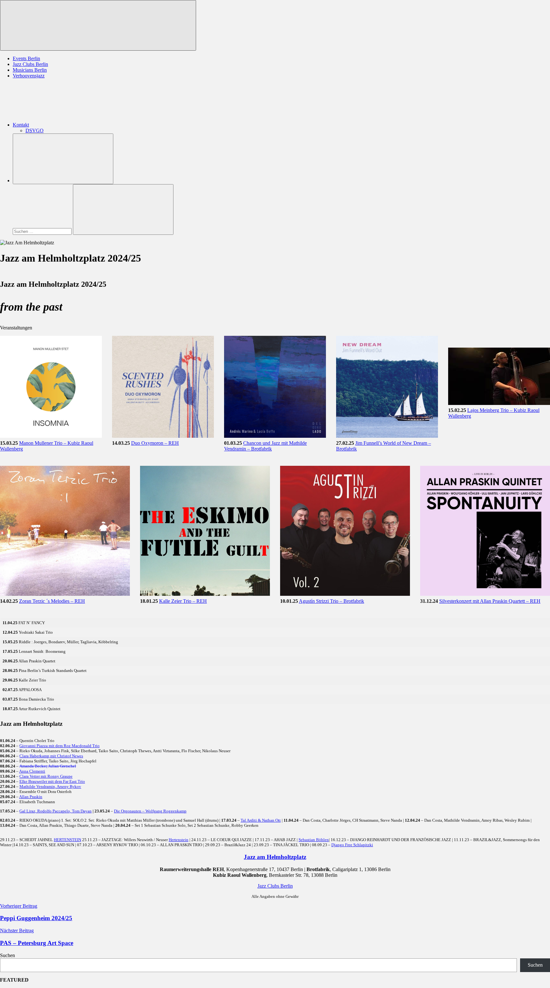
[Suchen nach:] (43, 231)
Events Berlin (26, 58)
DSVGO (34, 130)
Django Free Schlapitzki (352, 844)
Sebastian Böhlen (314, 839)
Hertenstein (178, 839)
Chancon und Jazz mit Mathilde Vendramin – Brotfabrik (265, 445)
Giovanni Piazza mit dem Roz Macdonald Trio (59, 745)
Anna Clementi (32, 771)
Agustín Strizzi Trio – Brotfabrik (331, 601)
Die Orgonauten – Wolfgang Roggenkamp (150, 811)
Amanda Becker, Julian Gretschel (47, 766)
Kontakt (21, 124)
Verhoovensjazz (29, 75)
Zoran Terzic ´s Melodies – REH (52, 601)
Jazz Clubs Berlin (30, 64)
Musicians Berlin (30, 70)
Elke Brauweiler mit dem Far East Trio (52, 781)
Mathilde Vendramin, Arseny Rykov (50, 786)
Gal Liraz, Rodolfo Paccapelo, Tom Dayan (55, 811)
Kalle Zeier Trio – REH (183, 601)
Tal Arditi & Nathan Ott (261, 820)
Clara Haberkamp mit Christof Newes (51, 756)
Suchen (7, 955)
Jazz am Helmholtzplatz (275, 857)
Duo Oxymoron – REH (155, 443)
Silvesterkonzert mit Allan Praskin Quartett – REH (489, 601)
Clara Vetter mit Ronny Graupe (46, 776)
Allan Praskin (30, 796)
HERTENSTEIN (67, 839)
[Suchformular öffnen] (63, 158)
